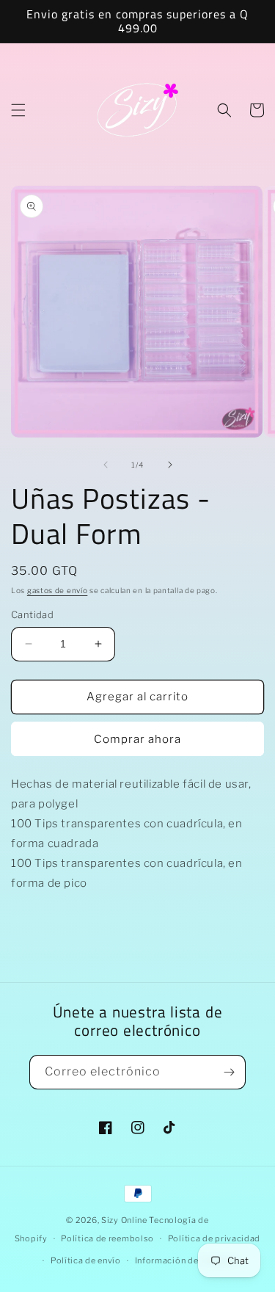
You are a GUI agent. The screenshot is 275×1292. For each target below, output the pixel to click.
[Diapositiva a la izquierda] (105, 465)
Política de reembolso (107, 1238)
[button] (18, 110)
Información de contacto (186, 1260)
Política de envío (86, 1260)
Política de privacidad (214, 1238)
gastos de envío (57, 590)
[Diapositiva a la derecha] (170, 465)
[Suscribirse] (229, 1072)
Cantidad (32, 614)
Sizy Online (124, 1220)
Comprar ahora (137, 739)
